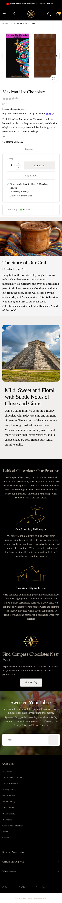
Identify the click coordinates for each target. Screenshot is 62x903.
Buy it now (31, 175)
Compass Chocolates (27, 898)
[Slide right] (56, 56)
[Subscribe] (53, 740)
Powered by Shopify (40, 898)
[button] (4, 14)
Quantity (10, 159)
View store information (21, 196)
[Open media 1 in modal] (31, 56)
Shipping (5, 109)
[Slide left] (5, 56)
